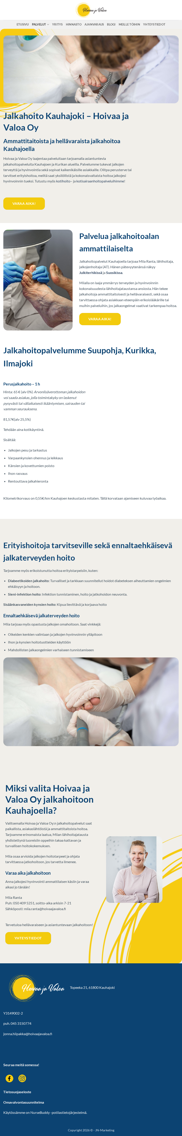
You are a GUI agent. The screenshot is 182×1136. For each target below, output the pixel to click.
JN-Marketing (104, 1130)
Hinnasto (73, 24)
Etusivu (23, 24)
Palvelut (39, 24)
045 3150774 (21, 1023)
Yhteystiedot (154, 24)
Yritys (57, 24)
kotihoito (63, 181)
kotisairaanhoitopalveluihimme (100, 181)
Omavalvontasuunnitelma (23, 1102)
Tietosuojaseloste (17, 1092)
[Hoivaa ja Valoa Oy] (91, 10)
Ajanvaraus (94, 24)
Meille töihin (129, 24)
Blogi (111, 24)
